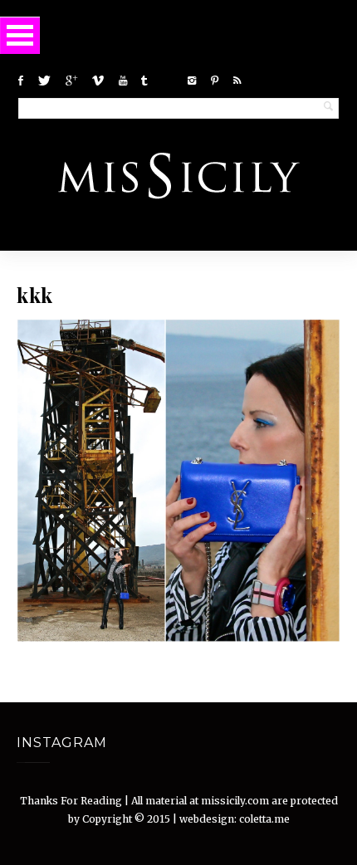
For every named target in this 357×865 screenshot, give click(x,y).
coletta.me (264, 819)
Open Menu (20, 35)
